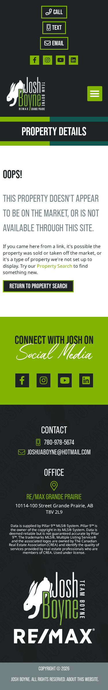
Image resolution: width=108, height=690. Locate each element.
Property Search (54, 266)
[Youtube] (60, 60)
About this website (82, 679)
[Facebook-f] (34, 60)
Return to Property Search (38, 286)
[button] (95, 93)
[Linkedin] (73, 60)
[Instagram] (47, 60)
